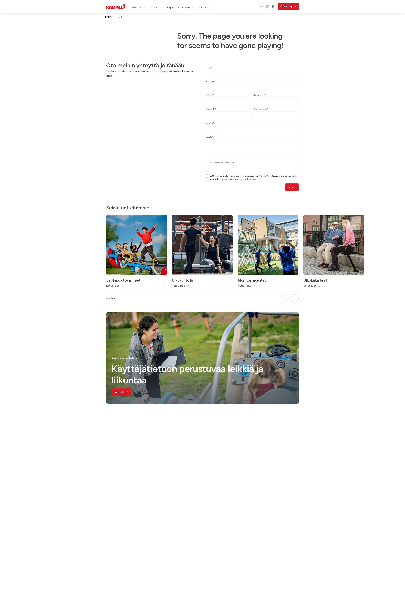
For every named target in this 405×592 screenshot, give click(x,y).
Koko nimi (211, 81)
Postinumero (260, 109)
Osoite (210, 123)
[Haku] (262, 6)
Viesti (209, 137)
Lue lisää (251, 179)
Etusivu (109, 16)
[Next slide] (295, 298)
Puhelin (210, 95)
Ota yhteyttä (288, 6)
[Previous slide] (285, 298)
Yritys (209, 67)
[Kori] (273, 6)
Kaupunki (211, 109)
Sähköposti (259, 95)
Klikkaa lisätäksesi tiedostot (220, 162)
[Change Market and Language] (267, 6)
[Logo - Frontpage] (116, 6)
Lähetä (292, 186)
